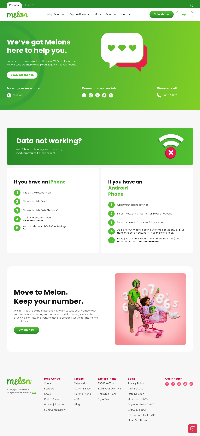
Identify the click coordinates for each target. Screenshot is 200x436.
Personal (14, 5)
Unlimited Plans (107, 394)
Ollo (34, 393)
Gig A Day (103, 399)
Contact (48, 383)
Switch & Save (82, 388)
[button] (55, 14)
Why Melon (81, 383)
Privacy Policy (136, 383)
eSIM (77, 399)
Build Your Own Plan (110, 388)
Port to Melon (52, 399)
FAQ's (47, 394)
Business (29, 5)
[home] (18, 14)
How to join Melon (54, 404)
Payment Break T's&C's (141, 404)
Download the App (22, 75)
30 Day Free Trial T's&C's (142, 415)
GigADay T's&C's (137, 409)
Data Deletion (136, 394)
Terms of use (135, 388)
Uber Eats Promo (138, 420)
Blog (77, 404)
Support (49, 388)
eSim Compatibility (55, 409)
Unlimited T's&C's (138, 399)
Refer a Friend (82, 394)
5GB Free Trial (106, 383)
